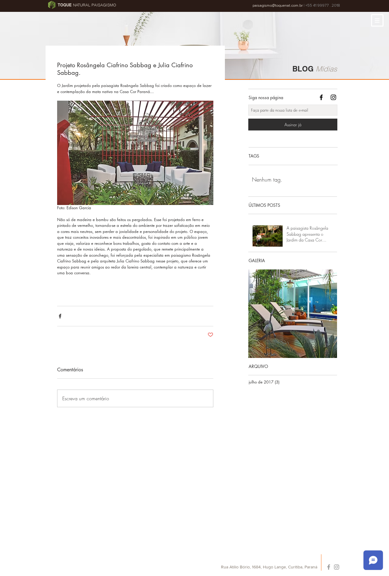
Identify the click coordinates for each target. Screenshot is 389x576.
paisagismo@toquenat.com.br (278, 5)
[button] (377, 20)
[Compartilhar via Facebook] (60, 316)
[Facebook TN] (321, 97)
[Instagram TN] (333, 97)
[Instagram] (336, 567)
